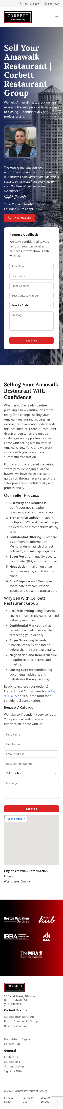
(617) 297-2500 (22, 218)
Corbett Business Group (19, 1017)
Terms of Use (28, 1099)
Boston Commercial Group (21, 1021)
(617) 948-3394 (13, 1004)
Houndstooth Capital (17, 1039)
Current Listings (14, 1066)
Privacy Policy (8, 1099)
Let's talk (31, 340)
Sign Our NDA (13, 1071)
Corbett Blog (12, 1062)
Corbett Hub (12, 1044)
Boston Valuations (15, 1026)
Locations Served (47, 1099)
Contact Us (11, 1057)
